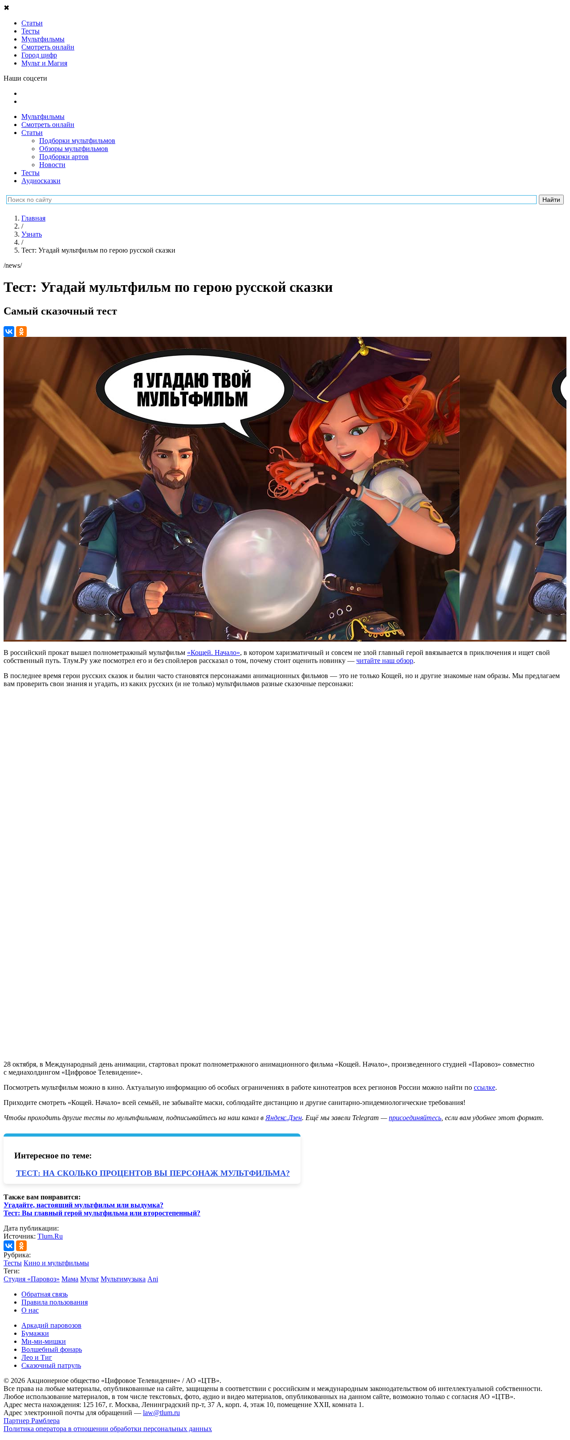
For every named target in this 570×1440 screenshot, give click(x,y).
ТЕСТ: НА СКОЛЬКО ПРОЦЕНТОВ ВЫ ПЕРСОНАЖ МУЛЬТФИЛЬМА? (153, 1173)
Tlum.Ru (50, 1236)
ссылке (484, 1087)
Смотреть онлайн (47, 124)
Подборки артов (64, 156)
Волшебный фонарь (51, 1349)
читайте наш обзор (384, 660)
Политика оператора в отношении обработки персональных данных (108, 1428)
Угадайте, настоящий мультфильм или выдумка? (83, 1205)
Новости (52, 164)
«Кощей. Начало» (213, 652)
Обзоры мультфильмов (73, 148)
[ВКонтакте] (9, 331)
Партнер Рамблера (32, 1420)
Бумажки (35, 1333)
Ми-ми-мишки (43, 1341)
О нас (30, 1310)
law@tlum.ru (161, 1412)
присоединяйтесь (415, 1117)
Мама (69, 1279)
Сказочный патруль (51, 1365)
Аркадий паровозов (51, 1325)
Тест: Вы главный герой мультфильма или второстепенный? (102, 1213)
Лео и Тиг (36, 1357)
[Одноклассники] (21, 331)
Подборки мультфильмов (77, 140)
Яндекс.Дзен (283, 1117)
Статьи (32, 132)
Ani (152, 1279)
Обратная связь (44, 1294)
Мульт (89, 1279)
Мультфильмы (43, 116)
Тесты (30, 172)
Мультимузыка (123, 1279)
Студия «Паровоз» (32, 1279)
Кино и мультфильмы (56, 1263)
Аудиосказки (41, 180)
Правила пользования (54, 1302)
